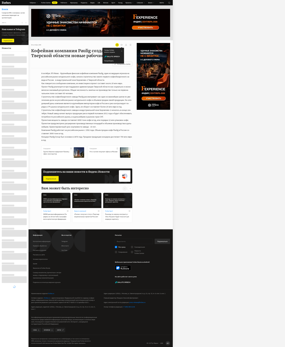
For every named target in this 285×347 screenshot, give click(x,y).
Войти (162, 3)
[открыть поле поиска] (169, 2)
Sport (113, 3)
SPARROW (47, 330)
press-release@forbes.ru (137, 302)
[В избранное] (71, 148)
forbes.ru (51, 293)
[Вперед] (136, 153)
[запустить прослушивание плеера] (121, 45)
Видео (92, 3)
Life (99, 3)
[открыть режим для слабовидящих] (117, 45)
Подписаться (51, 179)
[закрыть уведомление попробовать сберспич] (121, 51)
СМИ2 (35, 330)
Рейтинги (64, 3)
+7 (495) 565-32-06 (129, 307)
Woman (105, 3)
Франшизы (74, 3)
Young (120, 3)
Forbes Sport (47, 211)
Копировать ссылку (123, 64)
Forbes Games (48, 3)
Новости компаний (80, 211)
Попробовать (109, 61)
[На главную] (6, 3)
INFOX (59, 330)
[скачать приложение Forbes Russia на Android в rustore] (123, 268)
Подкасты (84, 3)
